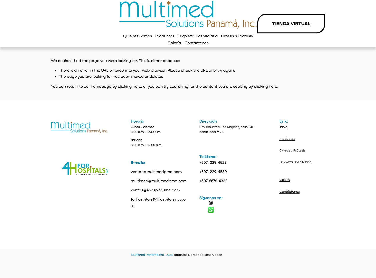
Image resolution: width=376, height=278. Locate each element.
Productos (164, 36)
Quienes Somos (137, 36)
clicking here (129, 86)
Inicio (283, 127)
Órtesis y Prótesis (292, 150)
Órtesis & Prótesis (237, 36)
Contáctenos (196, 43)
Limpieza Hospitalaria (198, 36)
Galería (174, 43)
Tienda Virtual (291, 24)
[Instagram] (211, 203)
